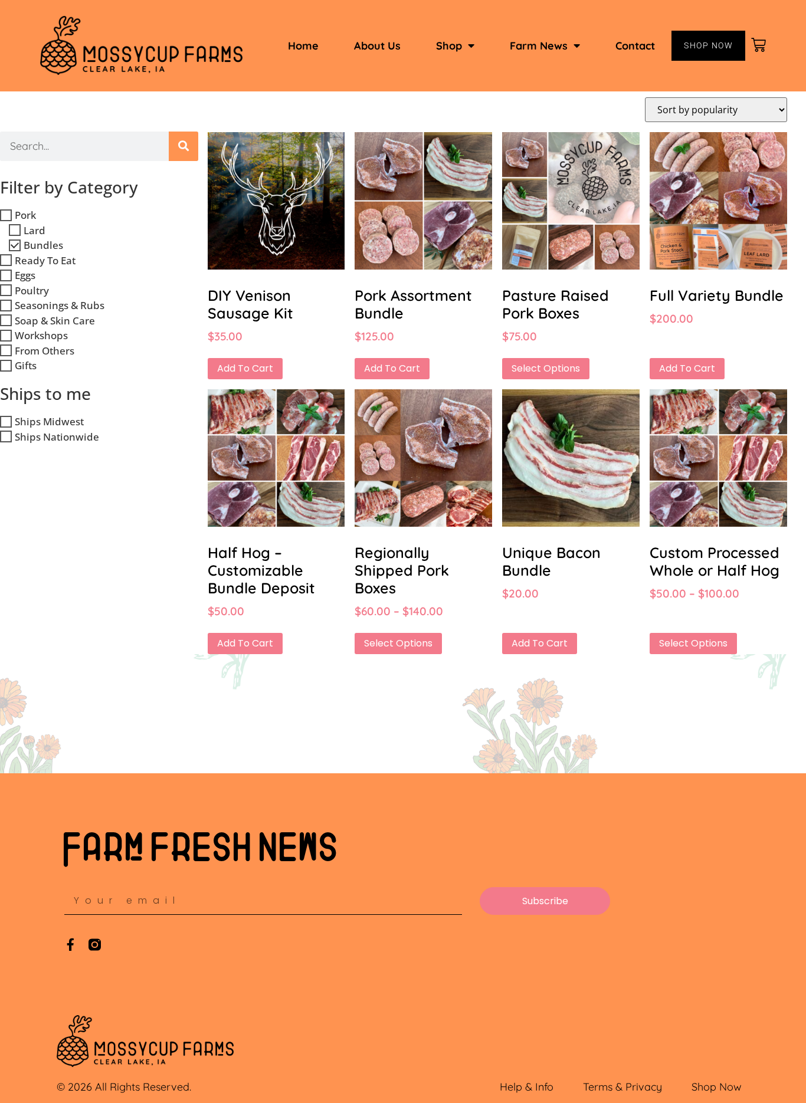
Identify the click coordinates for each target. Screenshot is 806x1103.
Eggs (25, 275)
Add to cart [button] (245, 368)
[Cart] (759, 45)
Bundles (43, 245)
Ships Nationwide (57, 437)
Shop (449, 45)
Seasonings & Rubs (59, 305)
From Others (44, 350)
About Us (377, 45)
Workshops (41, 335)
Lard (34, 230)
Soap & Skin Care (55, 320)
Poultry (32, 290)
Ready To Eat (45, 260)
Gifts (26, 365)
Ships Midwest (49, 421)
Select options (546, 368)
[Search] (183, 146)
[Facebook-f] (70, 944)
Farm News (539, 45)
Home (303, 45)
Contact (635, 45)
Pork (25, 215)
